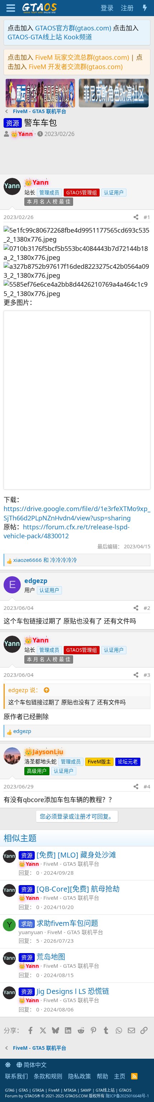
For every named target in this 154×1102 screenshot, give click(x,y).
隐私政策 (79, 1076)
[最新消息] (145, 8)
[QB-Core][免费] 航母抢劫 (78, 889)
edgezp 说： (24, 690)
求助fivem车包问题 (67, 923)
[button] (8, 1064)
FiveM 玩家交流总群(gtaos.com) (82, 57)
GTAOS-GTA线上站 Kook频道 (50, 37)
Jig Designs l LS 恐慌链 (73, 991)
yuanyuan (31, 932)
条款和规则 (48, 1076)
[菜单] (10, 8)
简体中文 (34, 1065)
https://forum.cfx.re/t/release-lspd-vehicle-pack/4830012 (67, 531)
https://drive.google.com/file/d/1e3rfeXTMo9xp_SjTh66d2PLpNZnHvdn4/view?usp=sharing (77, 513)
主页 (119, 1076)
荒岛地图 (51, 957)
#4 (147, 786)
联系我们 (16, 1076)
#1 (147, 216)
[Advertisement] (40, 158)
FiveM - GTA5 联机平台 (71, 863)
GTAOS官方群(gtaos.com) (73, 28)
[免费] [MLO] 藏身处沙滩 (76, 855)
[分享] (136, 217)
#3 (147, 674)
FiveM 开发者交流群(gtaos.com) (75, 66)
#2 (147, 607)
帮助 (102, 1076)
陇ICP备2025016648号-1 (127, 1095)
